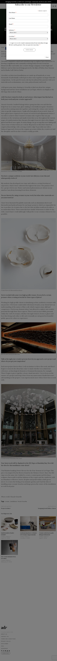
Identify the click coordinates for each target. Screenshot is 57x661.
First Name (12, 12)
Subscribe (29, 49)
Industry (12, 30)
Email (11, 24)
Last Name (12, 18)
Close (47, 57)
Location (12, 36)
